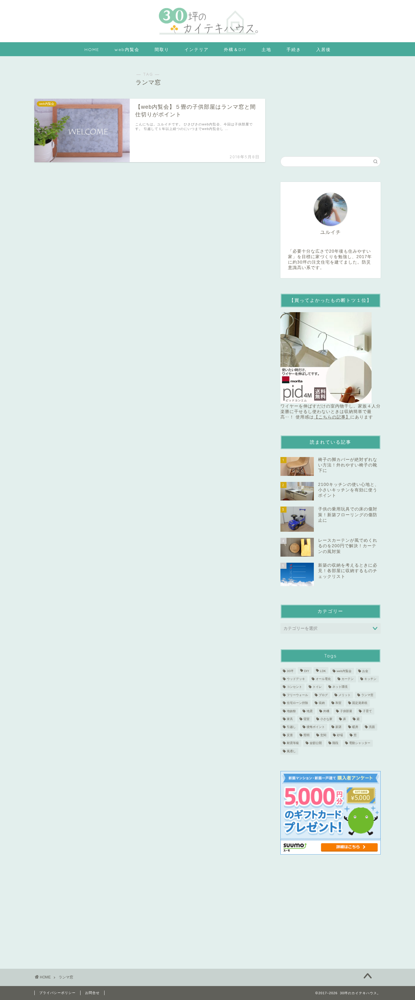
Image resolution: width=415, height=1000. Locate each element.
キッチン (370, 679)
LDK (323, 671)
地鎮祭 (291, 711)
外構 (326, 711)
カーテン (347, 679)
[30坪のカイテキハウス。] (207, 36)
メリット (344, 695)
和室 (338, 703)
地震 (310, 711)
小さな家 (326, 719)
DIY (306, 671)
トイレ (317, 687)
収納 (322, 703)
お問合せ (92, 993)
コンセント (294, 687)
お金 (365, 671)
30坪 (290, 671)
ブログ (323, 695)
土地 (266, 49)
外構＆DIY (235, 49)
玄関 (323, 735)
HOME (91, 49)
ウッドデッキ (296, 679)
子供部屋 (346, 711)
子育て (367, 711)
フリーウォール (297, 695)
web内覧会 (127, 49)
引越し (291, 727)
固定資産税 (359, 703)
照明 (307, 735)
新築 (338, 727)
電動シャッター (359, 743)
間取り (162, 49)
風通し (291, 751)
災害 (290, 735)
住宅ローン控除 (297, 703)
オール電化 (323, 679)
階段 (335, 743)
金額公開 (316, 743)
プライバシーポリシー (57, 993)
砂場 (340, 735)
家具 (290, 719)
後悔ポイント (316, 727)
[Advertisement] (330, 103)
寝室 (307, 719)
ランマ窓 (367, 695)
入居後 (323, 49)
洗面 (372, 727)
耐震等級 (293, 743)
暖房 (355, 727)
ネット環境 (340, 687)
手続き (293, 49)
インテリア (196, 49)
